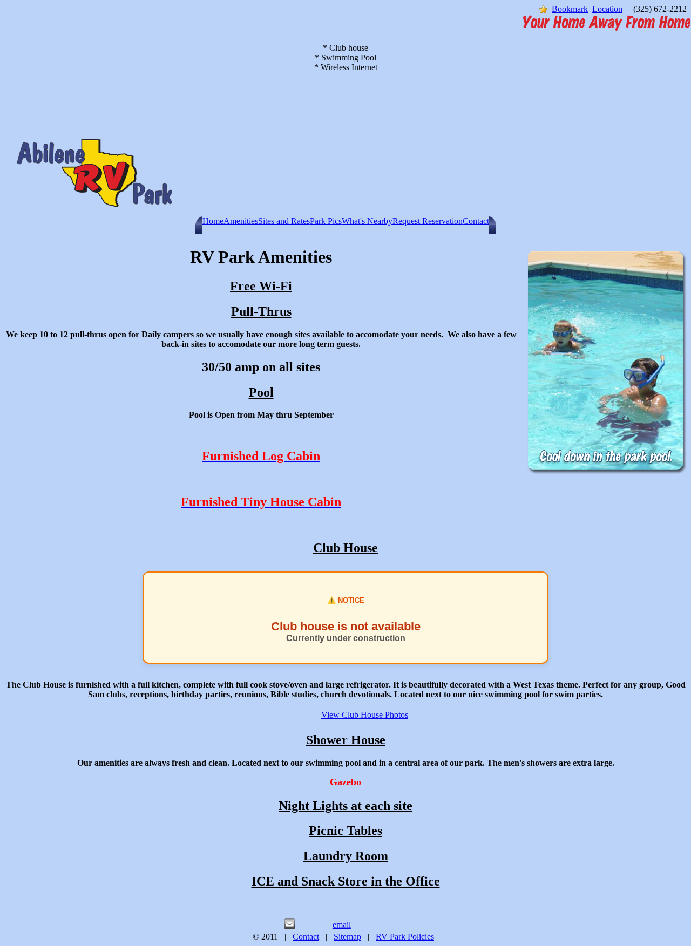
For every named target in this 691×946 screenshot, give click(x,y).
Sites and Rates (284, 221)
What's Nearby (367, 221)
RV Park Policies (405, 936)
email (342, 924)
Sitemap (347, 936)
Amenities (240, 221)
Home (212, 221)
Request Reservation (427, 221)
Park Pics (326, 221)
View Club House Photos (364, 714)
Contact (476, 221)
